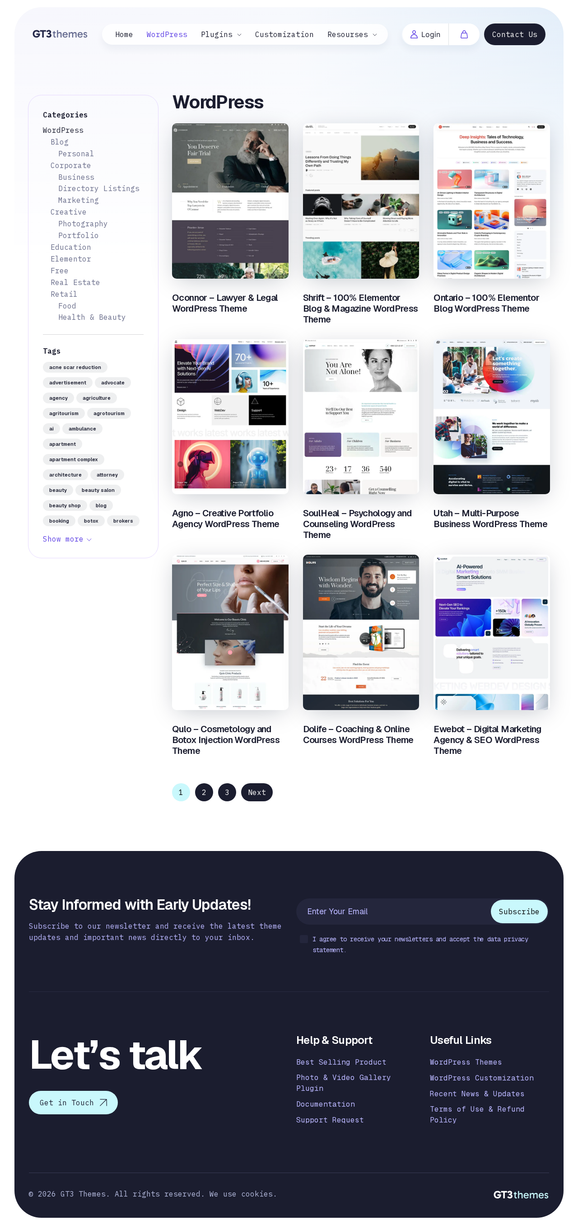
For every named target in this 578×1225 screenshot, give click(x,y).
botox (91, 521)
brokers (123, 521)
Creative (69, 211)
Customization (284, 34)
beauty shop (65, 505)
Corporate (71, 165)
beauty (58, 490)
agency (58, 398)
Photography (83, 223)
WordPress (167, 34)
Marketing (78, 200)
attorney (107, 475)
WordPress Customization (482, 1078)
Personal (76, 153)
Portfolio (78, 235)
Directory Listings (99, 188)
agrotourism (109, 413)
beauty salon (98, 490)
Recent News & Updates (477, 1094)
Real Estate (75, 282)
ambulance (82, 428)
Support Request (330, 1120)
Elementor (71, 258)
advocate (113, 382)
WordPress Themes (466, 1062)
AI (51, 428)
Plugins (217, 34)
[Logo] (60, 33)
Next (257, 792)
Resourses (347, 34)
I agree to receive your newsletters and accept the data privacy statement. (420, 944)
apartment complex (73, 459)
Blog (60, 141)
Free (60, 270)
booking (59, 521)
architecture (65, 475)
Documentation (325, 1104)
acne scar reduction (75, 367)
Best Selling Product (341, 1062)
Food (67, 305)
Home (124, 34)
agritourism (64, 413)
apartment (62, 444)
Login (430, 34)
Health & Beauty (92, 317)
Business (76, 177)
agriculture (97, 398)
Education (71, 247)
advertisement (67, 382)
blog (101, 505)
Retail (64, 294)
